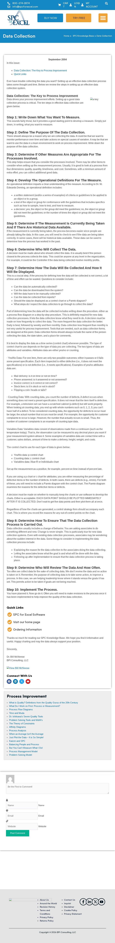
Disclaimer (69, 907)
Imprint (67, 903)
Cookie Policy (70, 910)
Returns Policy (46, 921)
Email (41, 816)
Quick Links (20, 74)
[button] (106, 3)
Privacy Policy (46, 917)
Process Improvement (27, 696)
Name (41, 805)
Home (66, 35)
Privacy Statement (73, 914)
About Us (44, 900)
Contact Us (69, 900)
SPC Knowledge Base (83, 35)
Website (42, 826)
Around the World (48, 903)
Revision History (47, 907)
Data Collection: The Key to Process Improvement (40, 70)
